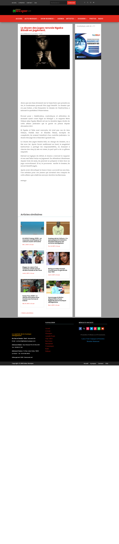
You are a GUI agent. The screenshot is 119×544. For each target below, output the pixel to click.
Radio (100, 19)
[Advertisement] (71, 10)
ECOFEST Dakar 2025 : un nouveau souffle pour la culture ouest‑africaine (32, 240)
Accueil (14, 2)
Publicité (47, 351)
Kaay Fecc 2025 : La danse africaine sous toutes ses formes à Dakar (30, 298)
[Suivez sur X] (88, 2)
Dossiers (82, 19)
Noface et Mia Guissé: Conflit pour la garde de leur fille (57, 270)
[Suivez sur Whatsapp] (98, 328)
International (49, 343)
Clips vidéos (49, 338)
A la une (40, 33)
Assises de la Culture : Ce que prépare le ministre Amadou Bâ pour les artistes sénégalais (58, 240)
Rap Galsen (48, 341)
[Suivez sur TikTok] (95, 328)
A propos (22, 2)
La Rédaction (26, 33)
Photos (93, 19)
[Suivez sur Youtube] (94, 2)
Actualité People (50, 336)
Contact (29, 2)
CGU (35, 2)
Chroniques (48, 333)
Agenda (61, 19)
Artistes (70, 19)
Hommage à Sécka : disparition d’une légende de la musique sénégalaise (57, 299)
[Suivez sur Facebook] (85, 2)
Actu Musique (31, 19)
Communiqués (49, 346)
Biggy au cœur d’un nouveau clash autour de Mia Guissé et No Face (32, 268)
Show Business (47, 19)
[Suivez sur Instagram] (91, 2)
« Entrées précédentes (27, 313)
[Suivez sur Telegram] (91, 328)
